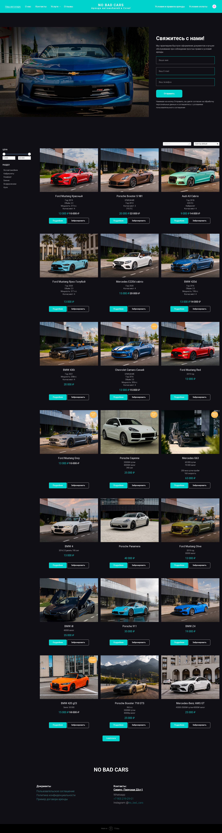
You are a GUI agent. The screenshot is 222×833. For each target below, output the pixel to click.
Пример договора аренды (52, 799)
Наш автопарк (13, 6)
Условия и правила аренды (170, 6)
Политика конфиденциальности (56, 795)
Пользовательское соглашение (55, 791)
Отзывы (68, 6)
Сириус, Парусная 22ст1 (128, 789)
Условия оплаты (198, 6)
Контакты (41, 6)
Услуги (55, 6)
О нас (28, 6)
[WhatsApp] (214, 6)
